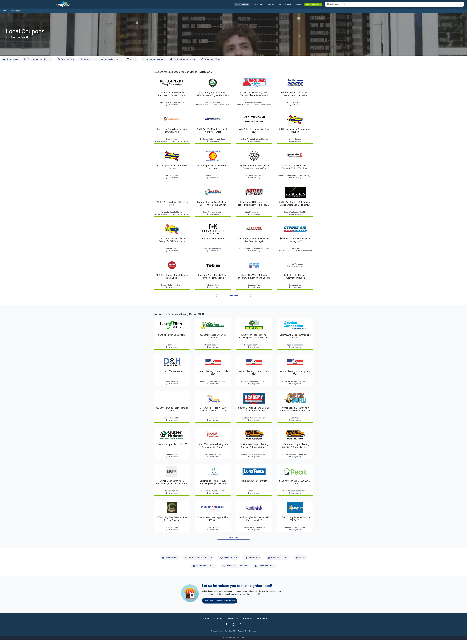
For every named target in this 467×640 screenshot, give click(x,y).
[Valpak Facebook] (227, 624)
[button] (284, 4)
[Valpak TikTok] (240, 624)
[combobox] (394, 4)
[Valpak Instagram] (233, 624)
